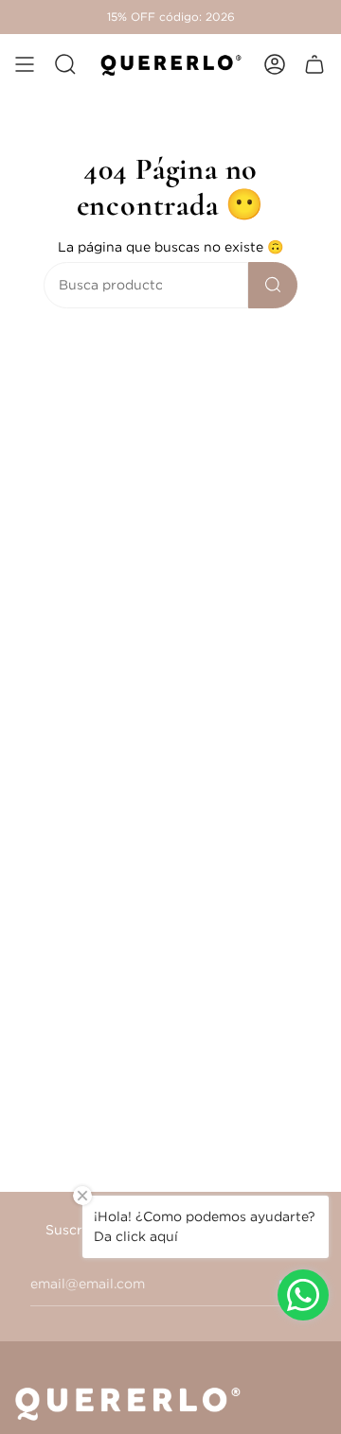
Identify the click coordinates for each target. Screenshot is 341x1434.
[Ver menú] (25, 64)
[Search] (272, 285)
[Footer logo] (133, 1402)
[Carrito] (314, 64)
